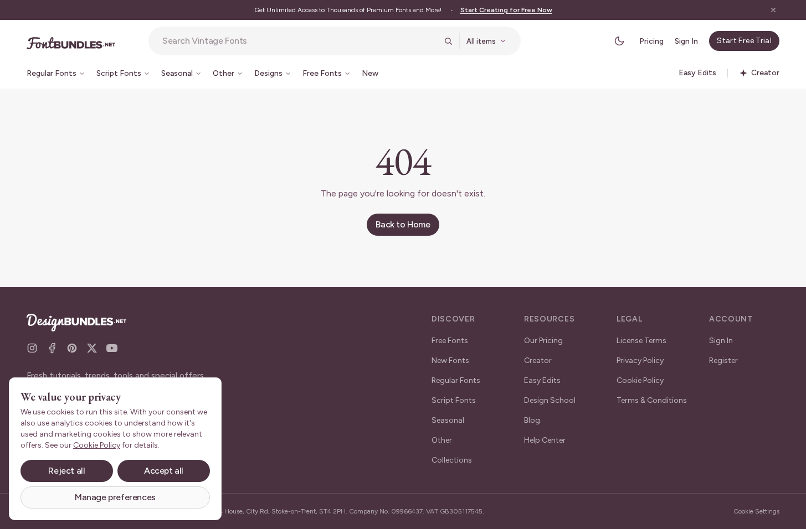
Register (723, 360)
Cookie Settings (756, 511)
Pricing (651, 41)
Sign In (686, 41)
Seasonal (448, 420)
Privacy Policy (640, 360)
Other (442, 440)
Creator (538, 360)
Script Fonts (454, 400)
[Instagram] (32, 348)
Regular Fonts (456, 380)
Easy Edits (542, 380)
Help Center (545, 440)
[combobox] (299, 41)
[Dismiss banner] (773, 10)
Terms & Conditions (652, 400)
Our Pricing (543, 340)
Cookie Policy (640, 380)
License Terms (641, 340)
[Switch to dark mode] (619, 41)
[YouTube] (111, 348)
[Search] (448, 41)
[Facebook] (52, 348)
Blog (532, 420)
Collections (452, 460)
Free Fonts (450, 340)
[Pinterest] (72, 348)
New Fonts (450, 360)
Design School (550, 400)
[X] (91, 348)
